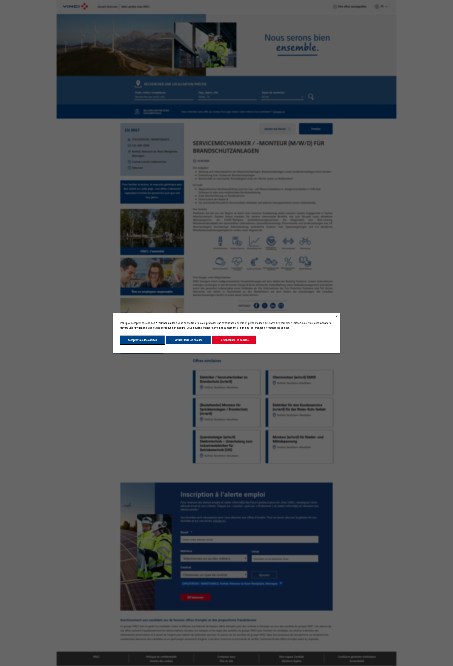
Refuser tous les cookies (188, 340)
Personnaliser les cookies (234, 340)
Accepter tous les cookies (142, 340)
